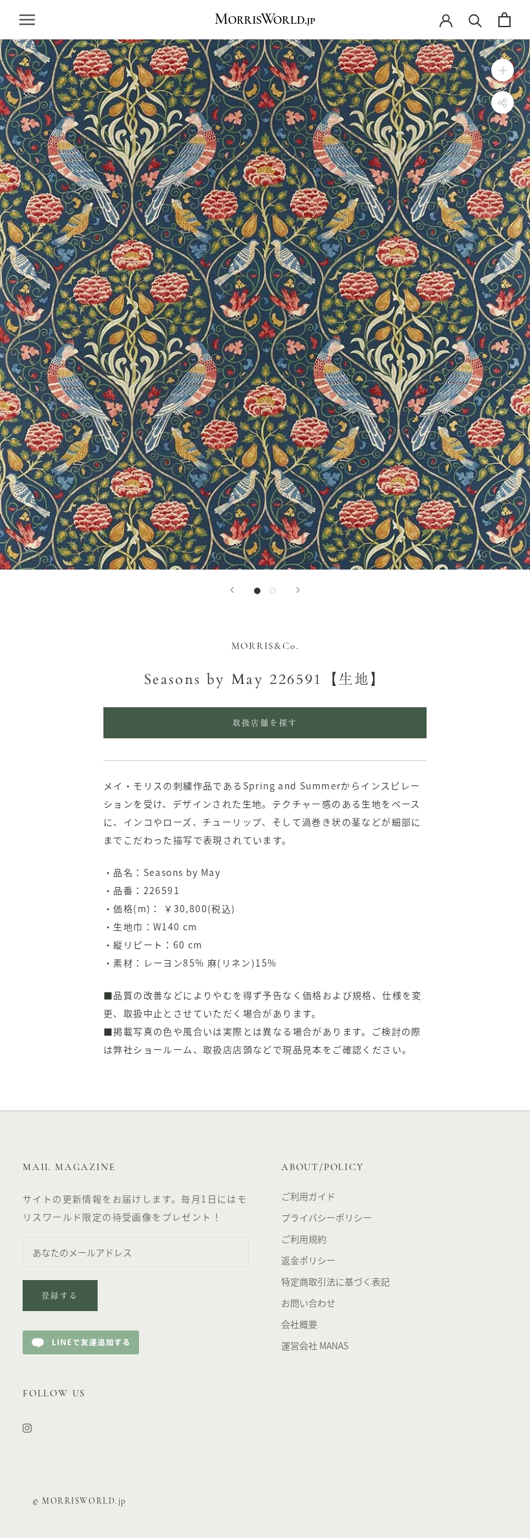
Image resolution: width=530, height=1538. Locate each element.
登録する (60, 1297)
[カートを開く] (504, 19)
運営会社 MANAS (314, 1345)
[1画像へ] (257, 591)
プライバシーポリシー (326, 1217)
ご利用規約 (303, 1238)
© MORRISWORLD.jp (79, 1501)
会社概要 (299, 1324)
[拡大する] (502, 69)
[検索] (475, 20)
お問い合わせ (308, 1302)
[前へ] (232, 590)
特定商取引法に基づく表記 (335, 1281)
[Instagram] (27, 1427)
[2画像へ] (273, 591)
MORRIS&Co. (265, 647)
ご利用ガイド (308, 1196)
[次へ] (298, 590)
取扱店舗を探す (265, 724)
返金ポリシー (308, 1260)
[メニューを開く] (27, 19)
